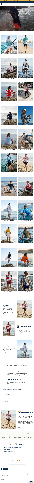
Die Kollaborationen (23, 4)
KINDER (12, 4)
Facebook (1, 469)
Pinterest (4, 469)
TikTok (7, 469)
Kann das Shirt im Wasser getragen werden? (10, 451)
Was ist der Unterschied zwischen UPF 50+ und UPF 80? (10, 399)
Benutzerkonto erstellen (20, 474)
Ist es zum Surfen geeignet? (6, 394)
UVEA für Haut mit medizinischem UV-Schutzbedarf (3, 479)
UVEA (18, 4)
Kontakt (27, 474)
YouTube (3, 469)
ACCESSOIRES (15, 4)
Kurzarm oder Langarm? (7, 449)
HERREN (9, 4)
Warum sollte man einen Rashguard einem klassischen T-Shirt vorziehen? (12, 389)
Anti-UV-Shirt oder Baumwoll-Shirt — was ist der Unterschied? (12, 447)
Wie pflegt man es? (5, 401)
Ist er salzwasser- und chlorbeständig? (8, 396)
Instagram (6, 469)
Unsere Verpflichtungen (4, 476)
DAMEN (6, 4)
